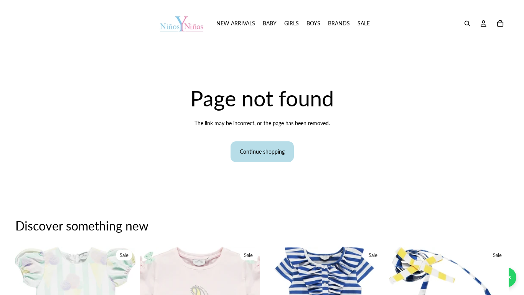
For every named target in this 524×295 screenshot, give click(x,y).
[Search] (467, 23)
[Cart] (500, 23)
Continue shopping (262, 151)
